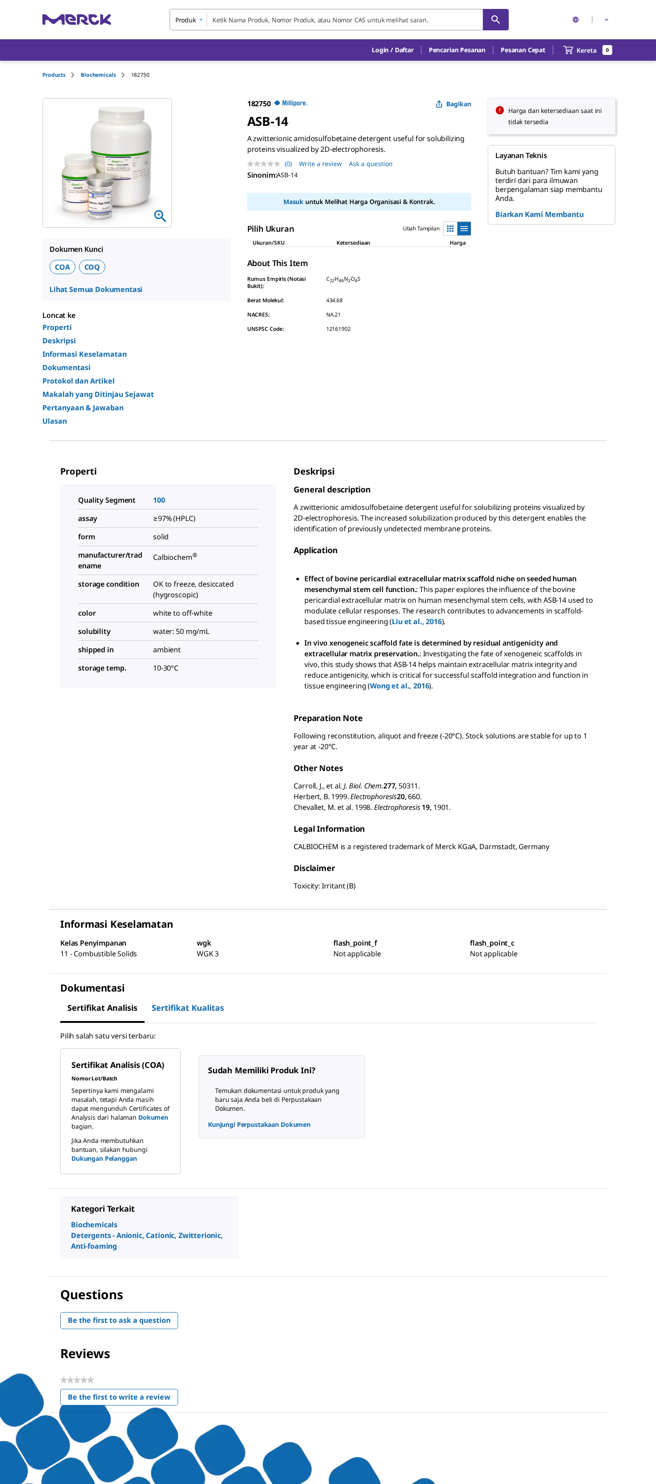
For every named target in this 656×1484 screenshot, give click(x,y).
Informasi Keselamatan (84, 354)
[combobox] (339, 19)
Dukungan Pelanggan (104, 1158)
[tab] (61, 74)
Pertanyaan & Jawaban (83, 408)
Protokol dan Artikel (78, 381)
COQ (92, 267)
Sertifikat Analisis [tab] (102, 1007)
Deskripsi (59, 341)
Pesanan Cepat (523, 50)
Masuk (293, 201)
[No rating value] (266, 163)
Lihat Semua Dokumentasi (96, 289)
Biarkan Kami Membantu (539, 214)
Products (54, 75)
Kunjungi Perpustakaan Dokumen (259, 1124)
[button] (393, 50)
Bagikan (458, 104)
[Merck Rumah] (76, 19)
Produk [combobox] (185, 20)
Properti (57, 327)
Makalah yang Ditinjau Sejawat (98, 394)
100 (159, 500)
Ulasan (54, 421)
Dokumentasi (66, 367)
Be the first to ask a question (119, 1320)
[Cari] (496, 19)
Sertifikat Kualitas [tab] (188, 1007)
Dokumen (153, 1117)
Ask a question (371, 163)
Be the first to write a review (123, 1399)
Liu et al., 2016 (416, 621)
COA (62, 267)
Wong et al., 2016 (399, 686)
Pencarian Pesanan (457, 50)
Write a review (320, 163)
